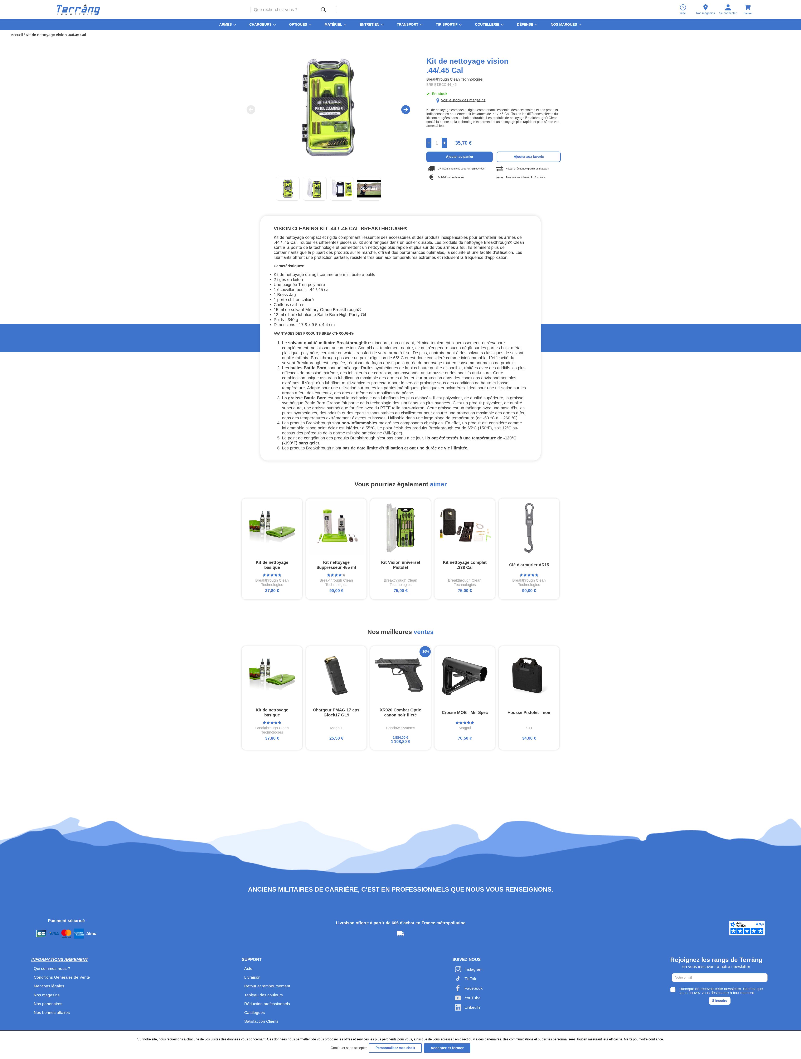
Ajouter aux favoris (529, 156)
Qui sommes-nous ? (52, 968)
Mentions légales (49, 986)
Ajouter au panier (459, 156)
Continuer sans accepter (349, 1048)
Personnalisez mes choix (395, 1048)
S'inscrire (719, 1000)
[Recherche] (323, 9)
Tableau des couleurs (263, 995)
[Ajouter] (444, 143)
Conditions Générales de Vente (62, 977)
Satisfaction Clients (261, 1021)
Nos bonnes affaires (52, 1012)
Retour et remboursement (267, 986)
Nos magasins (47, 995)
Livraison (252, 977)
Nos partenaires (48, 1004)
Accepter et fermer (447, 1048)
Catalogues (254, 1012)
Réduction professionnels (267, 1004)
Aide (248, 968)
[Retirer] (429, 143)
